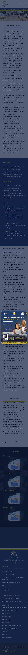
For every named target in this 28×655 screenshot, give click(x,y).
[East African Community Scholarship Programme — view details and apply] (14, 327)
